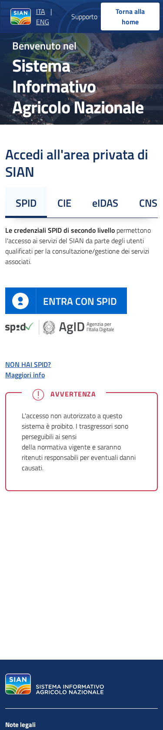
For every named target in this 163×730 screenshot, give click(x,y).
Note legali (20, 725)
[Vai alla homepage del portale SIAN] (53, 684)
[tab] (26, 202)
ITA (40, 11)
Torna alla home (130, 16)
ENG (42, 22)
